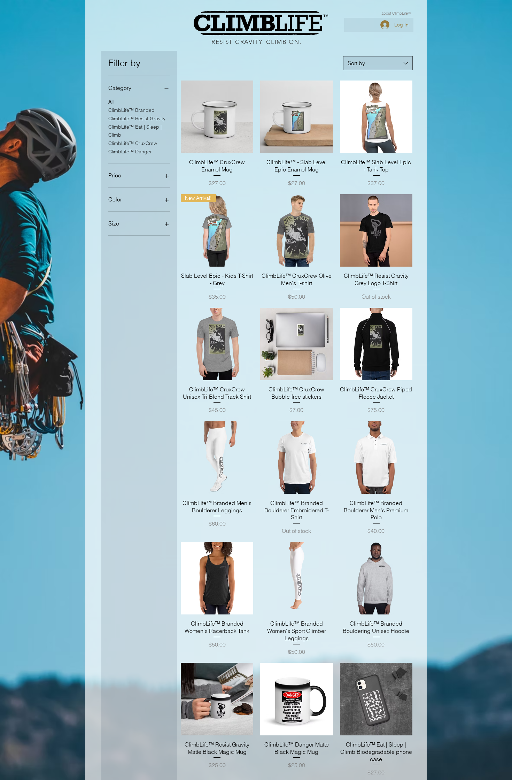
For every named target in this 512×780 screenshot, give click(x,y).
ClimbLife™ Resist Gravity (136, 118)
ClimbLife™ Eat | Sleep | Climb (135, 131)
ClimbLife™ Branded (131, 110)
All (111, 102)
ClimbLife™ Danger (130, 151)
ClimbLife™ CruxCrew (132, 143)
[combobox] (378, 63)
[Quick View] (217, 117)
